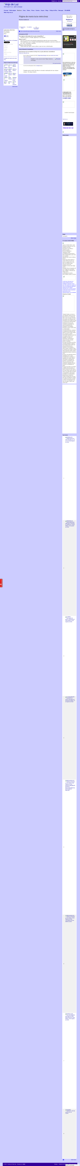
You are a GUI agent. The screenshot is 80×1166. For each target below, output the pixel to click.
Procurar (78, 1)
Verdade (38, 65)
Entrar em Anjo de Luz (24, 53)
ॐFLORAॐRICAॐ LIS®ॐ (36, 28)
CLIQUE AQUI (67, 98)
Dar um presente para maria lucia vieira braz (30, 31)
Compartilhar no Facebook (11, 40)
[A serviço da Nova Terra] (69, 84)
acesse (70, 21)
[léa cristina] (10, 79)
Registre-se (54, 1)
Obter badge (73, 238)
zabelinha (30, 27)
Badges (56, 1164)
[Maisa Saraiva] (6, 79)
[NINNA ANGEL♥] (6, 66)
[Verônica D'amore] (14, 83)
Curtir (7, 36)
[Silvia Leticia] (14, 70)
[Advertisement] (67, 160)
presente (29, 56)
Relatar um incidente (63, 1164)
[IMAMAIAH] (14, 66)
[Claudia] (10, 83)
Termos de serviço (73, 1164)
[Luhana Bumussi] (10, 66)
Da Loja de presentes (57, 63)
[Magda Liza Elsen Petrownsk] (14, 79)
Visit (65, 119)
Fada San (14, 1164)
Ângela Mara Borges (23, 27)
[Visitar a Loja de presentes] (57, 59)
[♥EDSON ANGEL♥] (10, 70)
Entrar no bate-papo (70, 1165)
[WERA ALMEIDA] (6, 74)
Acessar (60, 1)
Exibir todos (14, 86)
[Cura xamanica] (10, 74)
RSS (63, 1160)
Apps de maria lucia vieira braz (10, 56)
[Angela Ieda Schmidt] (6, 70)
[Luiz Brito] (6, 83)
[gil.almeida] (14, 74)
